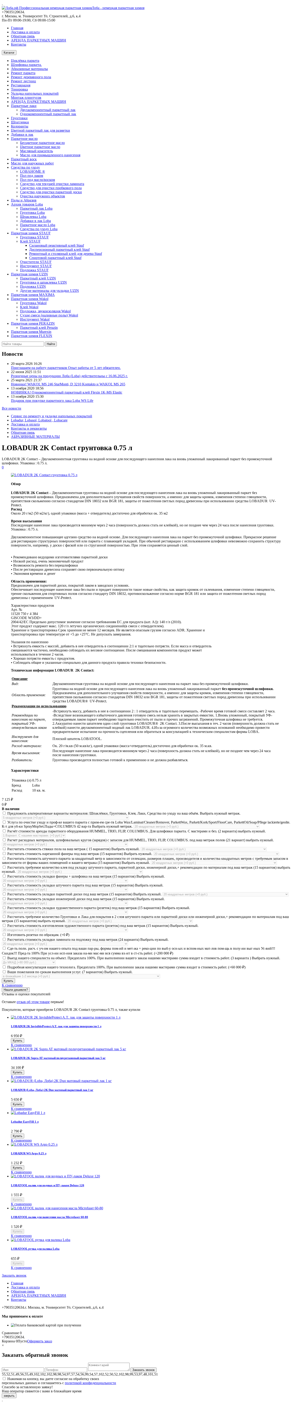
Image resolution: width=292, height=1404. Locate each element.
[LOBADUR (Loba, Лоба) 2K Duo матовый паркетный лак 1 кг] (61, 1081)
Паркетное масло (24, 139)
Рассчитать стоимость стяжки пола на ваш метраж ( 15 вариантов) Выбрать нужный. (73, 849)
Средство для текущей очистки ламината (52, 184)
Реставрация (20, 85)
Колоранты (19, 126)
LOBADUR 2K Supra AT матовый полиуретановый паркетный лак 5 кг (58, 1058)
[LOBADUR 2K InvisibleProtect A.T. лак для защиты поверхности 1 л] (65, 1017)
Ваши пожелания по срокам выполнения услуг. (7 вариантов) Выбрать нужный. (69, 972)
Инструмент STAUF (36, 266)
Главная (17, 28)
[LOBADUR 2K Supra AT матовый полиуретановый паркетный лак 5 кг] (68, 1049)
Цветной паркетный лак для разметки (40, 130)
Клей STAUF (30, 241)
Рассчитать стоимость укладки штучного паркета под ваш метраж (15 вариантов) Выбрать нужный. (84, 885)
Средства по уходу (25, 167)
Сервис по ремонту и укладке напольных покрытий (51, 416)
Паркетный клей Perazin (39, 327)
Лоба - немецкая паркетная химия (118, 8)
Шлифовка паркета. (26, 65)
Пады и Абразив (23, 200)
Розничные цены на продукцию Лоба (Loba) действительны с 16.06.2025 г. (69, 376)
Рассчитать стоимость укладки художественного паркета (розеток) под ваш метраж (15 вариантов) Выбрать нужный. (98, 908)
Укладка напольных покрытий (35, 93)
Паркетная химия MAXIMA (33, 295)
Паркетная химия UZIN (29, 274)
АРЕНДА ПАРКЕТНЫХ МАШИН (38, 40)
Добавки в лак (22, 134)
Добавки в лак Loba (35, 221)
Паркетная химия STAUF (31, 233)
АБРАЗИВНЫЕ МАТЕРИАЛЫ (35, 437)
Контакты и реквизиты (29, 428)
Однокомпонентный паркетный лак (48, 114)
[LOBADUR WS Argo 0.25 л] (34, 1144)
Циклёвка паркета (25, 61)
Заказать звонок (14, 1275)
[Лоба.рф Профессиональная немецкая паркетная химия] (47, 8)
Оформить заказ (39, 1341)
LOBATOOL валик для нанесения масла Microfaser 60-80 (49, 1217)
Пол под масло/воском (37, 180)
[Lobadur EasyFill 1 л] (28, 1113)
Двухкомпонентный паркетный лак (48, 110)
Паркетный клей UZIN (38, 278)
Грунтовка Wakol (33, 303)
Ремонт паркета (23, 73)
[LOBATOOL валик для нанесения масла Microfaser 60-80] (57, 1208)
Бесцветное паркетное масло (42, 143)
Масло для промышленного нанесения (50, 155)
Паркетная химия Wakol (29, 299)
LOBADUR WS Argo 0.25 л (28, 1153)
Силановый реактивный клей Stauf (56, 245)
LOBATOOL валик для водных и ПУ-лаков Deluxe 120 (47, 1185)
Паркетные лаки (23, 106)
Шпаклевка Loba (33, 217)
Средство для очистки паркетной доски (51, 192)
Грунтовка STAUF (34, 237)
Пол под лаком (31, 176)
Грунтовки (19, 118)
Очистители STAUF (36, 262)
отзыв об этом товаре (33, 1002)
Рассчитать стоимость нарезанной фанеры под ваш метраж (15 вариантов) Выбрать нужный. (79, 854)
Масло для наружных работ (32, 163)
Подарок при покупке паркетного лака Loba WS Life (52, 401)
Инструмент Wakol (35, 319)
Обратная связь (23, 36)
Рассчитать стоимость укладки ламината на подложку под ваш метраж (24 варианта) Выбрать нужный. (87, 939)
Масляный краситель (36, 151)
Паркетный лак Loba (36, 208)
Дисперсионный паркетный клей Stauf (59, 249)
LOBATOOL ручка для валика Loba (35, 1248)
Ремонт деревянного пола (31, 77)
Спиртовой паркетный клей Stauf (55, 258)
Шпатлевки (20, 122)
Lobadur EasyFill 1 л (25, 1121)
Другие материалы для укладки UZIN (49, 291)
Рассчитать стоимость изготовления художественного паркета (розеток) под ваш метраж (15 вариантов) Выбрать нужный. (102, 926)
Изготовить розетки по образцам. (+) (37, 935)
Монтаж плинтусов (26, 97)
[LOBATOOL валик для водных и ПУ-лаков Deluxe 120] (55, 1176)
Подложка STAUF (34, 270)
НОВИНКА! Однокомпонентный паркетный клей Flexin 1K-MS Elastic (66, 392)
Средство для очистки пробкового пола (51, 188)
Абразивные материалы (29, 69)
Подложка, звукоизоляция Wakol (45, 311)
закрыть (9, 1395)
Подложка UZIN (33, 286)
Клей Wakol (29, 307)
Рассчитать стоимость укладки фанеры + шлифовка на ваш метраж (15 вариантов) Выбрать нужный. (85, 876)
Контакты (18, 44)
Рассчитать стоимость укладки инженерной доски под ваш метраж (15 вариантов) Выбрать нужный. (85, 899)
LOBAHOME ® (32, 171)
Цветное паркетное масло (40, 147)
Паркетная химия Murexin (31, 332)
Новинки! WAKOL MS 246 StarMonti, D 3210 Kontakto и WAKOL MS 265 (68, 384)
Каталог (9, 52)
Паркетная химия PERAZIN (33, 323)
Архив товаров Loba (27, 204)
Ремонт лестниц (23, 81)
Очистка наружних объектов (42, 196)
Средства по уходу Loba (38, 229)
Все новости (11, 408)
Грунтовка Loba (32, 212)
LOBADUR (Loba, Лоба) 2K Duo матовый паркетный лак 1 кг (52, 1090)
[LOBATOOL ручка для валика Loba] (40, 1240)
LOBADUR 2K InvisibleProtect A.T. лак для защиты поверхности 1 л (56, 1026)
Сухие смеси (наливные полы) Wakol (49, 315)
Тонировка (19, 89)
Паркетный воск (24, 159)
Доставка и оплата (25, 32)
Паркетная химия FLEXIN (31, 336)
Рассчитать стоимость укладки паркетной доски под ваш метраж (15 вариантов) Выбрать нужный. (84, 894)
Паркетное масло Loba (37, 225)
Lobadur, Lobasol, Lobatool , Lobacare (39, 420)
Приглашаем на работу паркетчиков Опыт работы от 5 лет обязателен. (66, 368)
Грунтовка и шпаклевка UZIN (43, 282)
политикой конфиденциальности (90, 1383)
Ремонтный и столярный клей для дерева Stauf (65, 254)
